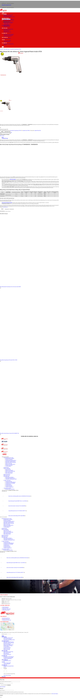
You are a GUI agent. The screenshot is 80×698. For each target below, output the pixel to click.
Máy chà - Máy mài (7, 468)
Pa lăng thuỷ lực (8, 484)
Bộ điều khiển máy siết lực (10, 458)
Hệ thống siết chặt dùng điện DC (11, 460)
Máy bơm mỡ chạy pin (9, 470)
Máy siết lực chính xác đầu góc (9, 20)
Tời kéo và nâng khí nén (7, 36)
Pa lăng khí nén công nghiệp (8, 35)
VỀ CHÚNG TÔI (4, 665)
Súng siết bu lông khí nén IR (10, 478)
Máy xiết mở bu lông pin (8, 15)
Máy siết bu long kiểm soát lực (9, 19)
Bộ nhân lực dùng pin (7, 21)
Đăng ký (1, 695)
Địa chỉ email (2, 690)
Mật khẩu (2, 683)
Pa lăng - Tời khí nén (7, 480)
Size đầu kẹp (2, 132)
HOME (3, 12)
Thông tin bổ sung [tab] (5, 138)
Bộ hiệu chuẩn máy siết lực (10, 489)
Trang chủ (1, 49)
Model (2, 131)
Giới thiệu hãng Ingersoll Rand (9, 43)
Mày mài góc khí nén (9, 473)
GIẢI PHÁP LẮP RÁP (5, 18)
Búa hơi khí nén (8, 469)
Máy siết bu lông (6, 49)
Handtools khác (6, 467)
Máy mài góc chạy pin (9, 472)
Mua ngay (7, 134)
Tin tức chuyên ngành (7, 40)
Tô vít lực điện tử (8, 466)
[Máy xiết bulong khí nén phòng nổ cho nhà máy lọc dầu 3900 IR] (6, 285)
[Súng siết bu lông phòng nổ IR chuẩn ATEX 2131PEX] (6, 358)
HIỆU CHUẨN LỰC (5, 37)
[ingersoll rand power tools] (4, 440)
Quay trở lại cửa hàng (7, 675)
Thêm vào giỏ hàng (3, 134)
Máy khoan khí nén (7, 26)
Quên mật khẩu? (2, 686)
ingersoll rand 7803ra (26, 130)
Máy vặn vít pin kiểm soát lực (10, 464)
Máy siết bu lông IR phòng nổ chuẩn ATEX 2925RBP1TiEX (9, 433)
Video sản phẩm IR (7, 41)
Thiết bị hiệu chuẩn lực (7, 488)
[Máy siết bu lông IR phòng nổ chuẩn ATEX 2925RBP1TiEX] (6, 431)
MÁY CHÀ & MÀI (4, 28)
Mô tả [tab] (3, 137)
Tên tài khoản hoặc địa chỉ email (5, 681)
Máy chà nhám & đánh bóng (8, 29)
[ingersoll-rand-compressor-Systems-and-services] (4, 453)
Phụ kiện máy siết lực (7, 24)
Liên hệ (5, 44)
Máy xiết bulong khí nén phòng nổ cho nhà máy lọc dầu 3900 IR (10, 286)
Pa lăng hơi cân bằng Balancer (9, 34)
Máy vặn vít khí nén (7, 25)
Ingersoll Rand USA (37, 130)
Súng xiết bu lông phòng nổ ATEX (9, 16)
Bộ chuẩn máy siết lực (7, 38)
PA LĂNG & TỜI (4, 33)
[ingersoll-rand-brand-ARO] (4, 455)
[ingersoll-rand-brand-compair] (4, 442)
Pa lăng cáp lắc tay (9, 481)
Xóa (11, 132)
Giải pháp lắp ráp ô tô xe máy (8, 457)
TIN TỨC (3, 39)
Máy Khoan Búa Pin (7, 474)
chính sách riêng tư (55, 693)
